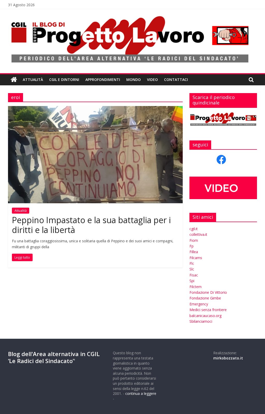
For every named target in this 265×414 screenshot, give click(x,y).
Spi (191, 280)
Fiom (193, 240)
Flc (191, 263)
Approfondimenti (102, 79)
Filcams (195, 257)
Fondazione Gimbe (205, 298)
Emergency (198, 304)
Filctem (195, 286)
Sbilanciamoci (200, 321)
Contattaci (176, 79)
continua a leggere (140, 393)
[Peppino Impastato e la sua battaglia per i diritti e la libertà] (95, 109)
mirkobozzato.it (228, 358)
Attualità (33, 79)
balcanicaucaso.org (205, 315)
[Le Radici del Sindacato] (14, 79)
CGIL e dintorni (64, 79)
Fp (191, 246)
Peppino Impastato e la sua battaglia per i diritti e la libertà (91, 224)
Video (152, 79)
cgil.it (193, 228)
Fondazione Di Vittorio (208, 292)
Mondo (133, 79)
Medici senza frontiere (208, 309)
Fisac (193, 275)
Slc (191, 269)
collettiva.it (198, 234)
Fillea (193, 251)
